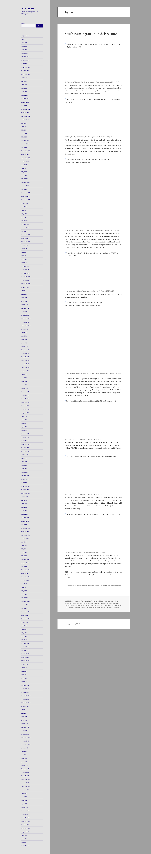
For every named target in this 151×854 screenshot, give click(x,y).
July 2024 (24, 123)
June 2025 (24, 84)
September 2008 (25, 786)
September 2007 (25, 828)
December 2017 (25, 399)
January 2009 (25, 772)
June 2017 (24, 420)
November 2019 (25, 318)
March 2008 (24, 807)
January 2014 (25, 563)
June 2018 (24, 378)
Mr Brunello (98, 605)
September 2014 (25, 535)
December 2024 (25, 105)
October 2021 (25, 238)
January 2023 (25, 186)
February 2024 (25, 140)
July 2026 (24, 39)
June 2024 (24, 126)
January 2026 (25, 60)
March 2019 (24, 346)
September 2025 (25, 74)
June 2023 (24, 168)
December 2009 (25, 734)
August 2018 (25, 371)
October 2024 (25, 112)
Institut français (114, 603)
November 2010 (25, 695)
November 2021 (25, 234)
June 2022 (24, 210)
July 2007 (24, 835)
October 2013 (25, 573)
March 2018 (24, 388)
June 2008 (24, 797)
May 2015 (24, 507)
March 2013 (24, 598)
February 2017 (25, 434)
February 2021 (25, 266)
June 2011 (24, 671)
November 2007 (25, 821)
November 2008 (25, 779)
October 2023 (25, 154)
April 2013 (24, 594)
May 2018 (24, 381)
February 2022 (25, 224)
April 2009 (24, 762)
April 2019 (24, 343)
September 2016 (25, 451)
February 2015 (25, 517)
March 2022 (24, 221)
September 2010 (25, 702)
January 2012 (25, 646)
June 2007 (24, 839)
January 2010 (25, 730)
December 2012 (25, 608)
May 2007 (24, 842)
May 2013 (24, 591)
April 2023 (24, 175)
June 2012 (24, 629)
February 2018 (25, 392)
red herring (90, 607)
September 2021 (25, 241)
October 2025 (25, 70)
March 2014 (24, 556)
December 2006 (25, 845)
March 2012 (24, 639)
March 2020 (24, 304)
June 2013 (24, 587)
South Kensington (99, 607)
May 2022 (24, 214)
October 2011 (25, 657)
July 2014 (24, 542)
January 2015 (25, 521)
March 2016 (24, 472)
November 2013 (25, 570)
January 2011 (25, 688)
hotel (97, 603)
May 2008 (24, 800)
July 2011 (24, 667)
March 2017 (24, 430)
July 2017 (24, 416)
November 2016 (25, 444)
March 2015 (24, 514)
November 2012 (25, 612)
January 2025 (25, 102)
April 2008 (24, 804)
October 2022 (25, 196)
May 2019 (24, 339)
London (81, 605)
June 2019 (24, 336)
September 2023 (25, 158)
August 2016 (25, 454)
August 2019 (25, 329)
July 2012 (24, 626)
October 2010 (25, 699)
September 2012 (25, 619)
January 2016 (25, 479)
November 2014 (25, 528)
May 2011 (24, 674)
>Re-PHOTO (28, 8)
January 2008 (25, 814)
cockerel (83, 603)
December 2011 (25, 650)
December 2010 (25, 692)
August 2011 (24, 664)
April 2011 (24, 678)
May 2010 (24, 716)
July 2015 (24, 500)
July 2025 (24, 81)
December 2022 (25, 189)
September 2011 (25, 660)
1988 (99, 601)
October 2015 (25, 489)
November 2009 (25, 737)
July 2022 (24, 207)
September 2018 (25, 367)
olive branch (118, 605)
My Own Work (90, 601)
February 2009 (25, 769)
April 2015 (24, 510)
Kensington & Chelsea (72, 605)
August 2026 (25, 35)
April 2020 (24, 301)
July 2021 (24, 248)
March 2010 (24, 723)
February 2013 (25, 601)
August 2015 (25, 496)
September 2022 (25, 200)
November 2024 (25, 109)
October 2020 (25, 280)
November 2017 (25, 402)
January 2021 (25, 269)
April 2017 (24, 427)
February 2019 (25, 350)
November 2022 (25, 193)
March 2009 (24, 765)
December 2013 (25, 566)
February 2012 (25, 643)
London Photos (89, 605)
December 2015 (25, 482)
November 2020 (25, 276)
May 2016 (24, 465)
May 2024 (24, 130)
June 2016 (24, 461)
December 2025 (25, 63)
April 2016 (24, 468)
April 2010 (24, 720)
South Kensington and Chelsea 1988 (91, 34)
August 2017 (25, 413)
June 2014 (24, 545)
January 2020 (25, 311)
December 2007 (25, 818)
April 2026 (24, 49)
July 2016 (24, 458)
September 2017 (25, 409)
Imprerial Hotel (104, 603)
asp (108, 601)
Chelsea (77, 603)
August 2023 (25, 161)
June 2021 (24, 252)
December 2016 (25, 440)
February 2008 (25, 811)
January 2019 (25, 353)
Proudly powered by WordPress (73, 624)
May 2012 (24, 633)
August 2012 (25, 622)
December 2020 (25, 273)
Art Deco (104, 601)
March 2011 (24, 681)
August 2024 (25, 119)
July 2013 (24, 584)
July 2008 (24, 793)
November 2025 (25, 67)
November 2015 (25, 486)
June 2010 (24, 713)
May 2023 (24, 172)
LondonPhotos (80, 601)
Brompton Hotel (69, 603)
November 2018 (25, 360)
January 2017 (25, 437)
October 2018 (25, 364)
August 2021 (25, 245)
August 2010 (25, 706)
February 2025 (25, 98)
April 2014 (24, 552)
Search (23, 23)
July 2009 (24, 751)
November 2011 (25, 653)
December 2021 (25, 231)
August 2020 (25, 287)
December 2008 (25, 776)
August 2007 (25, 832)
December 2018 (25, 357)
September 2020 (25, 283)
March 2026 (24, 53)
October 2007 (25, 825)
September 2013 (25, 577)
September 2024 (25, 116)
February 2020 (25, 308)
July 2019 (24, 332)
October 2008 (25, 783)
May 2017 (24, 423)
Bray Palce (113, 601)
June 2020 (24, 294)
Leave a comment (113, 607)
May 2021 (24, 255)
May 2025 (24, 88)
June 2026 (24, 42)
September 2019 (25, 325)
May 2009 (24, 758)
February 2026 (25, 56)
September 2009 (25, 744)
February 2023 (25, 182)
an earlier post (75, 239)
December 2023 (25, 147)
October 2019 (25, 322)
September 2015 (25, 493)
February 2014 (25, 559)
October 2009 (25, 741)
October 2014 (25, 531)
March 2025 (24, 95)
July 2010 (24, 709)
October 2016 (25, 447)
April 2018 (24, 385)
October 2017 (25, 406)
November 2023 (25, 151)
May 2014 (24, 549)
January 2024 (25, 144)
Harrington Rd (91, 603)
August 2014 (25, 538)
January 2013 (25, 605)
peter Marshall (81, 607)
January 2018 (25, 395)
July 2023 (24, 165)
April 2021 (24, 259)
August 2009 (25, 748)
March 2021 (24, 262)
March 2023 (24, 179)
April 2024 (24, 133)
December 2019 (25, 315)
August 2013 (25, 580)
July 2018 (24, 374)
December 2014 (25, 524)
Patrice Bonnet (72, 607)
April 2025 (24, 91)
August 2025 (25, 77)
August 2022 (25, 203)
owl (66, 607)
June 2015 (24, 503)
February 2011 (25, 685)
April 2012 (24, 636)
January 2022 (25, 228)
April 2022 (24, 217)
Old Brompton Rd (108, 605)
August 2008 (25, 790)
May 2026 (24, 46)
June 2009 (24, 755)
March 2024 (24, 137)
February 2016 (25, 475)
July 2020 (24, 290)
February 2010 (25, 727)
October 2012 (25, 615)
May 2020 (24, 297)
